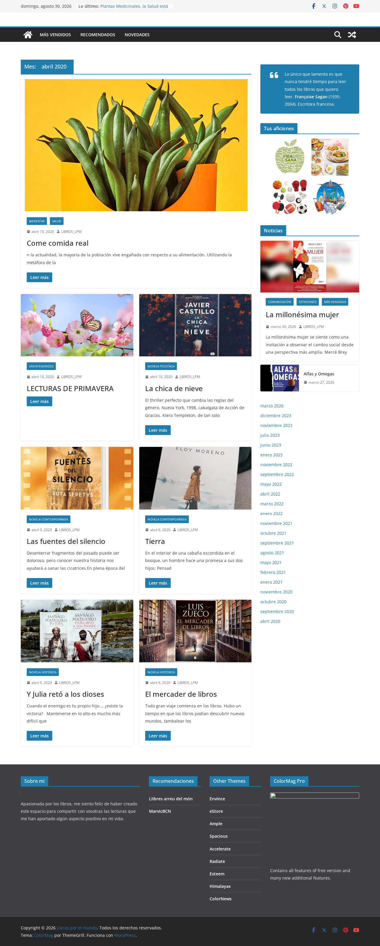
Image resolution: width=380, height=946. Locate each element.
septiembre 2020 (277, 611)
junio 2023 (270, 445)
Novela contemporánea (48, 519)
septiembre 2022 (277, 474)
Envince (217, 798)
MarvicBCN (160, 811)
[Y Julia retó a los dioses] (77, 631)
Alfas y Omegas (319, 374)
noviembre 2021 (276, 523)
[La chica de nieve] (195, 325)
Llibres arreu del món (171, 798)
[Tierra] (195, 478)
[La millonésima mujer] (309, 267)
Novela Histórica (42, 672)
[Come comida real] (136, 145)
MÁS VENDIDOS (55, 34)
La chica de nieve (174, 388)
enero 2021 (271, 582)
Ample (216, 823)
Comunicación (279, 302)
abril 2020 (270, 621)
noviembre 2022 (276, 464)
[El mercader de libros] (195, 631)
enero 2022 (271, 513)
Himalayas (220, 886)
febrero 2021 (273, 572)
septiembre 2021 (277, 543)
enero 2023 (271, 455)
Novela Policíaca (161, 366)
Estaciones (307, 302)
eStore (216, 811)
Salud (56, 221)
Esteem (217, 874)
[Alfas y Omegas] (279, 378)
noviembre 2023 (276, 425)
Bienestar (37, 221)
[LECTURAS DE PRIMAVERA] (77, 325)
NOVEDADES (137, 34)
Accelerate (220, 849)
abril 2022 (270, 494)
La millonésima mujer (302, 314)
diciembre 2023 (275, 415)
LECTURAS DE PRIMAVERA (70, 388)
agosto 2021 (272, 552)
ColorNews (221, 898)
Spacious (219, 836)
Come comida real (57, 243)
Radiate (217, 861)
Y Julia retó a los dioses (65, 694)
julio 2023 (270, 435)
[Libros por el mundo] (28, 35)
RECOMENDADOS (97, 34)
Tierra (155, 541)
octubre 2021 (273, 533)
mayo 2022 (271, 484)
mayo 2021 (271, 562)
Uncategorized (41, 366)
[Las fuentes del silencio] (77, 478)
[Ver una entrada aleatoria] (352, 35)
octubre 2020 (273, 601)
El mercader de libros (181, 694)
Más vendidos (335, 302)
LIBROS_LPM (71, 231)
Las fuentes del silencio (66, 541)
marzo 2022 (272, 504)
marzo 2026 (272, 406)
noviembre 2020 (276, 592)
